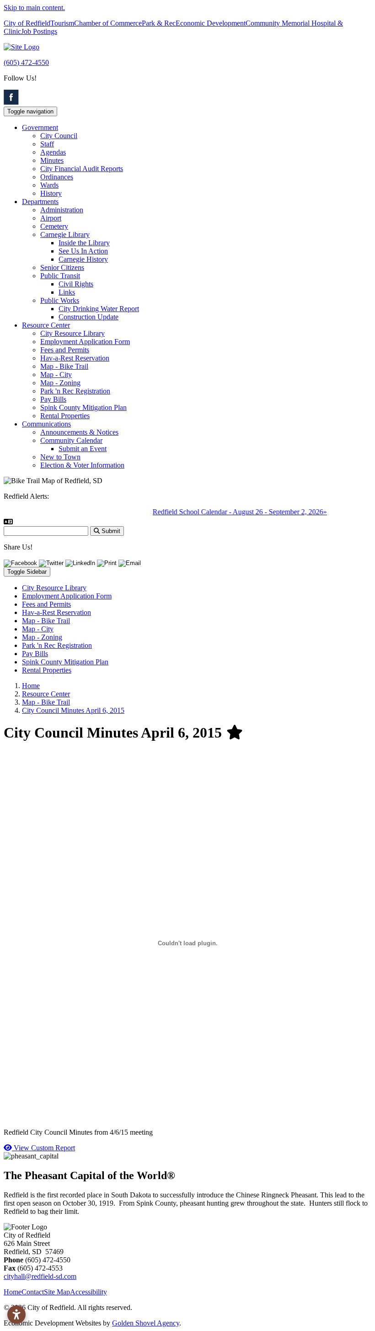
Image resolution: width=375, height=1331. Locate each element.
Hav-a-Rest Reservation (74, 358)
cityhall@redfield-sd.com (40, 1276)
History (51, 193)
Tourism (62, 23)
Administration (61, 210)
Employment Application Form (85, 341)
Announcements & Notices (79, 432)
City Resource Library (72, 333)
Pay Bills (53, 399)
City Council (58, 136)
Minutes (52, 160)
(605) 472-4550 (26, 62)
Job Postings (39, 31)
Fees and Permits (64, 350)
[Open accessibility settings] (16, 1314)
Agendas (53, 152)
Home (12, 1292)
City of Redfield (27, 23)
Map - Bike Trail (64, 366)
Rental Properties (65, 416)
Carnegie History (83, 259)
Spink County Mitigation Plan (83, 407)
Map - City (56, 374)
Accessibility (88, 1292)
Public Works (59, 300)
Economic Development (211, 23)
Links (67, 292)
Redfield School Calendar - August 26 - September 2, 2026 (231, 512)
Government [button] (40, 127)
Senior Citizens (62, 267)
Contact (32, 1292)
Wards (49, 185)
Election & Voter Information (82, 465)
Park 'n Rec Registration (75, 391)
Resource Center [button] (46, 325)
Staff (47, 144)
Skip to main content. (34, 7)
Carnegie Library (65, 234)
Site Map (57, 1292)
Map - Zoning (60, 383)
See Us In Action (83, 251)
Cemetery (54, 226)
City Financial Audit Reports (81, 168)
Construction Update (88, 317)
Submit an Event (83, 449)
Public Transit (60, 276)
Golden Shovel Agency (145, 1323)
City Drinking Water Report (99, 309)
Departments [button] (40, 201)
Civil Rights (76, 284)
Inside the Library (84, 243)
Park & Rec (159, 23)
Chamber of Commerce (108, 23)
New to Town (60, 457)
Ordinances (56, 177)
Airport (50, 218)
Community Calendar (71, 440)
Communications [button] (46, 424)
